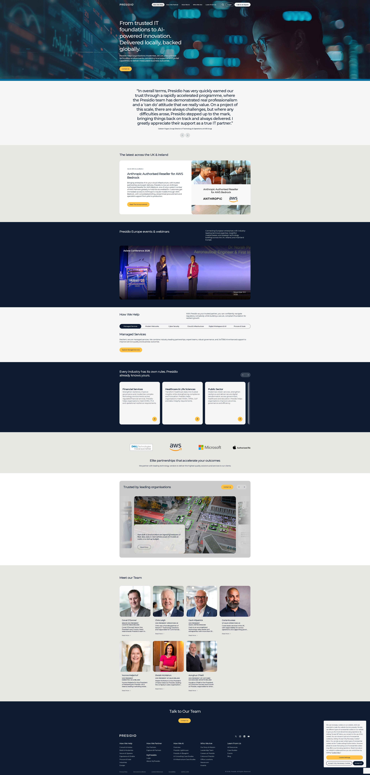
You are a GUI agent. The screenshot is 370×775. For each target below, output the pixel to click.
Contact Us (227, 487)
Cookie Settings (344, 757)
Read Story (144, 547)
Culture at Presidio (207, 756)
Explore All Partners (153, 750)
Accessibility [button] (172, 771)
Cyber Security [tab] (174, 326)
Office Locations (206, 759)
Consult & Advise (125, 747)
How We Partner (172, 5)
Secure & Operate (126, 753)
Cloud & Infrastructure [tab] (195, 326)
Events (230, 753)
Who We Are (197, 5)
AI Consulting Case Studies (183, 756)
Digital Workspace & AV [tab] (217, 326)
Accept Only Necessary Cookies (339, 763)
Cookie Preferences (157, 771)
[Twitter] (236, 736)
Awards (203, 765)
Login (230, 5)
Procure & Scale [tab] (239, 326)
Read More (125, 635)
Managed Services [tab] (130, 326)
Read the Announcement (138, 204)
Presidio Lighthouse (180, 750)
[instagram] (240, 736)
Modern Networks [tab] (152, 326)
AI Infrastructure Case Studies (184, 759)
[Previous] (182, 135)
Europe (122, 765)
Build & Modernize (126, 750)
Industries (123, 762)
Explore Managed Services (131, 350)
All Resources (232, 747)
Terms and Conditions (139, 771)
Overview (176, 747)
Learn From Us (211, 5)
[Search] (223, 5)
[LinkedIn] (244, 736)
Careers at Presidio (207, 753)
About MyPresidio (153, 761)
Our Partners (151, 747)
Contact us (125, 69)
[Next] (187, 135)
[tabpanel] (185, 344)
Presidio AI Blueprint (181, 753)
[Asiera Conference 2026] (185, 273)
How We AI (186, 5)
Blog (229, 756)
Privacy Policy (123, 771)
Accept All (358, 763)
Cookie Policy (336, 753)
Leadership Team (207, 750)
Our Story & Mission (207, 747)
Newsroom (204, 762)
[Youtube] (249, 736)
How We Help (158, 5)
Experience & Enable (127, 756)
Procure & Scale (125, 759)
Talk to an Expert (242, 5)
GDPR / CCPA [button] (185, 771)
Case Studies (232, 750)
